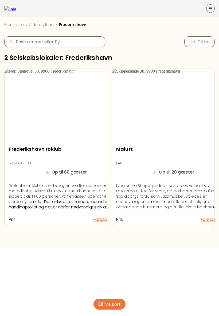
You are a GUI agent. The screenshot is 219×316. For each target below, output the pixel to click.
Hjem (9, 24)
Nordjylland (43, 24)
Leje (23, 24)
